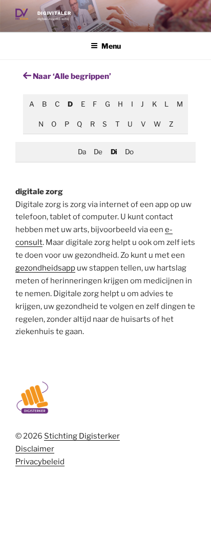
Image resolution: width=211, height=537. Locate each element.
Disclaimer (34, 448)
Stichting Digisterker (82, 436)
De (98, 152)
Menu (111, 46)
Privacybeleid (40, 461)
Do (129, 152)
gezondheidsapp (45, 268)
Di (114, 152)
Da (82, 152)
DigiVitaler (54, 13)
